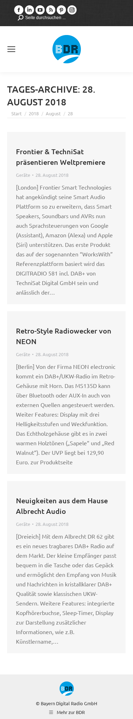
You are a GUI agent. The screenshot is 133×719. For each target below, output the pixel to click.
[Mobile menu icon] (11, 49)
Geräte (23, 175)
